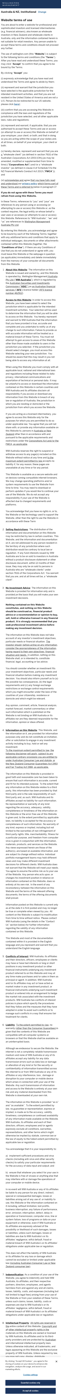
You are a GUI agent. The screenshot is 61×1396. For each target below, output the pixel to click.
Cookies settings (30, 1375)
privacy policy (29, 183)
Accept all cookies (30, 1391)
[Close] (56, 1361)
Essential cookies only (30, 1383)
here (16, 104)
